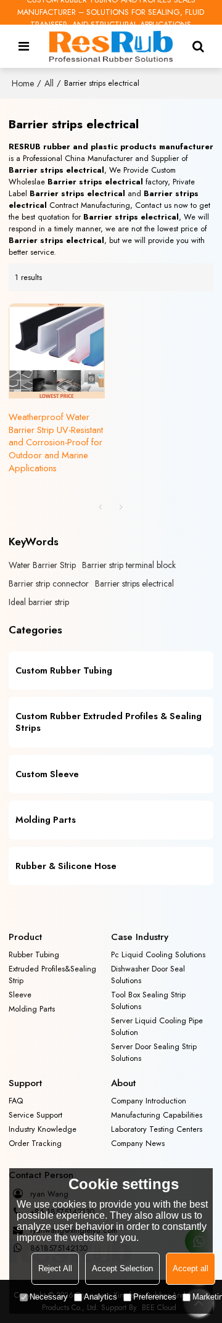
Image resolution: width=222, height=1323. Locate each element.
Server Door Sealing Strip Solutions (154, 1052)
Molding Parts (32, 1009)
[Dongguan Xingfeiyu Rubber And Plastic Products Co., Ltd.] (111, 46)
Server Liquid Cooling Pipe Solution (157, 1026)
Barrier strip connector (49, 583)
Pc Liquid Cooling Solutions (158, 954)
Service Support (35, 1115)
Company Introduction (148, 1101)
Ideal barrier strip (39, 602)
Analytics (100, 1296)
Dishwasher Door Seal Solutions (148, 974)
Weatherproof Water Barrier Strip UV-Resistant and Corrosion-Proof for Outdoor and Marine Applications (56, 443)
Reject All (55, 1268)
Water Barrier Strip (42, 565)
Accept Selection (122, 1268)
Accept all (190, 1268)
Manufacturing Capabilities (156, 1115)
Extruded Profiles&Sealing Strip (52, 974)
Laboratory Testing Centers (156, 1129)
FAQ (16, 1101)
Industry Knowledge (42, 1129)
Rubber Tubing (34, 954)
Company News (138, 1143)
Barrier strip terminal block (129, 565)
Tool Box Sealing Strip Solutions (148, 1000)
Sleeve (20, 994)
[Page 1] (100, 507)
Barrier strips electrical (134, 583)
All (49, 83)
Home (23, 83)
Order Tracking (35, 1143)
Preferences (154, 1296)
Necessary (49, 1296)
